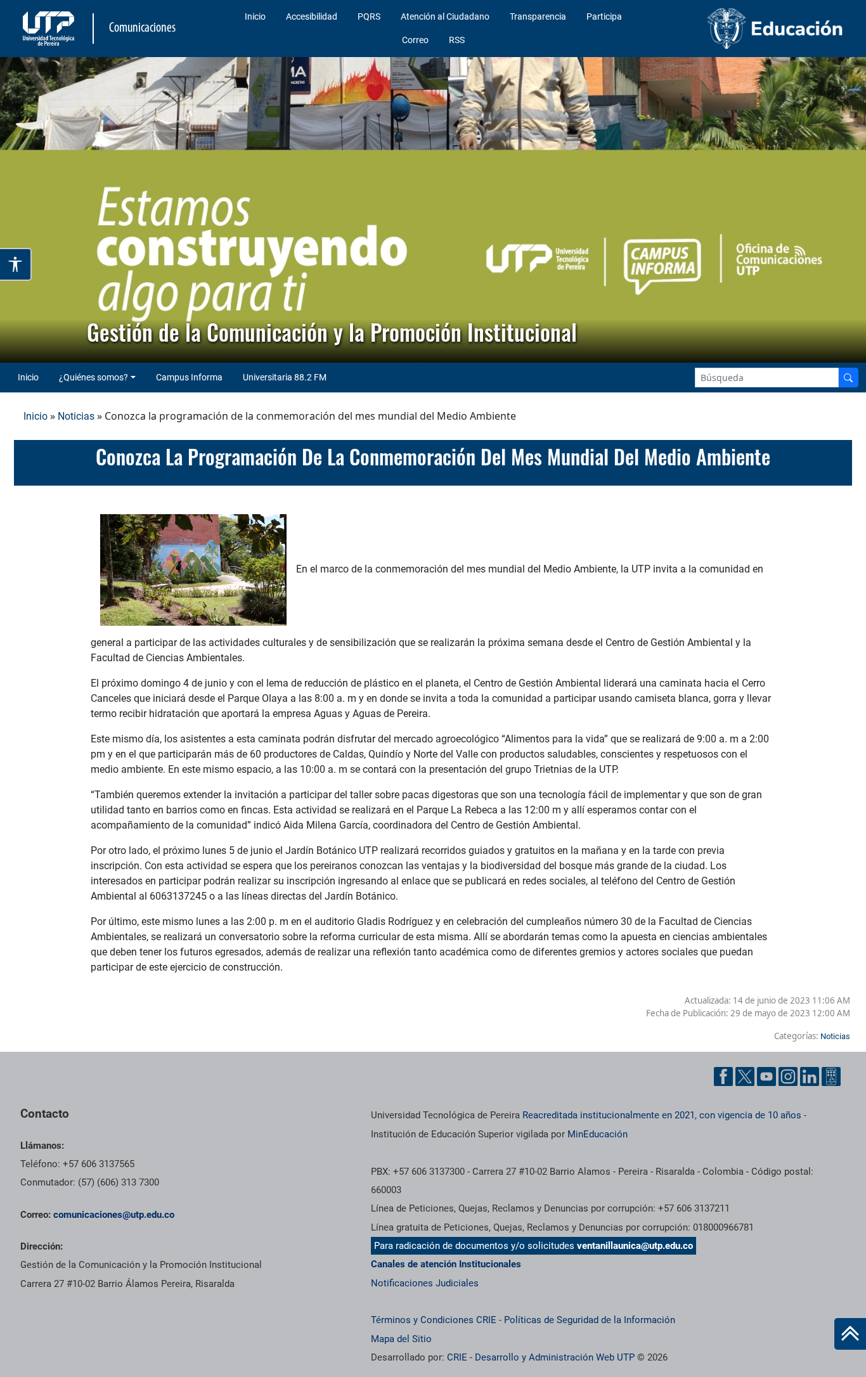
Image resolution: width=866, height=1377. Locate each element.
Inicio (255, 16)
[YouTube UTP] (766, 1076)
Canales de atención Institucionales (446, 1264)
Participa (604, 16)
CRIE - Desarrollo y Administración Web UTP (541, 1357)
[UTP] (50, 28)
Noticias (76, 416)
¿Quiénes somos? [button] (93, 377)
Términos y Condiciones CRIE (433, 1320)
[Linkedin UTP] (809, 1076)
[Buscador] (848, 377)
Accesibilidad (311, 16)
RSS (457, 40)
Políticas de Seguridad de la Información (589, 1320)
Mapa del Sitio (401, 1339)
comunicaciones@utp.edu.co (113, 1214)
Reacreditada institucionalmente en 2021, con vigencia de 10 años (661, 1115)
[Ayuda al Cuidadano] (831, 1076)
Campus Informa (189, 377)
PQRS (369, 16)
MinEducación (597, 1134)
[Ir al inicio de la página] (850, 1334)
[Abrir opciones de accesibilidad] (16, 264)
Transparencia (538, 16)
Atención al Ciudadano (445, 16)
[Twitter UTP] (744, 1076)
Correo (415, 40)
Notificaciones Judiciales (425, 1283)
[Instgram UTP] (788, 1076)
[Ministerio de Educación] (752, 28)
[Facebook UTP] (723, 1076)
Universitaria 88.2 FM (284, 377)
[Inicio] (850, 1334)
